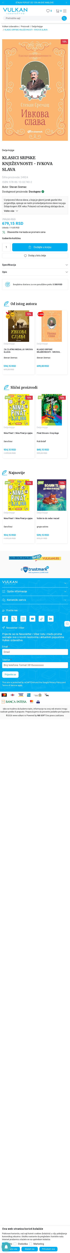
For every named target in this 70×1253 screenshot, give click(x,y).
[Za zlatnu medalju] (8, 315)
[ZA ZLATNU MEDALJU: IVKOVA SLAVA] (18, 326)
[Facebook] (5, 619)
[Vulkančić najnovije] (8, 398)
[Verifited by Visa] (38, 701)
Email (5, 646)
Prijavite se (10, 674)
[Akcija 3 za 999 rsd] (41, 314)
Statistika (23, 1244)
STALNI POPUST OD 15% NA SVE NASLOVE (35, 2)
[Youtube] (32, 619)
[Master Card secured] (31, 701)
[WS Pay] (37, 694)
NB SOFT (41, 715)
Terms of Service (9, 685)
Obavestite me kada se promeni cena (26, 232)
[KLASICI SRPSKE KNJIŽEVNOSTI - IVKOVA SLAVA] (51, 326)
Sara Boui (8, 441)
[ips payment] (47, 694)
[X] (14, 619)
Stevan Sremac (18, 186)
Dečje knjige (37, 26)
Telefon (6, 660)
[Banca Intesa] (14, 701)
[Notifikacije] (6, 1246)
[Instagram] (23, 619)
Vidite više (9, 211)
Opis (4, 272)
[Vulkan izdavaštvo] (15, 10)
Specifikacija (9, 265)
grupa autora (42, 527)
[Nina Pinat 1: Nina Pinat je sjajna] (18, 409)
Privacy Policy (55, 682)
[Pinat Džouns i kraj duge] (51, 409)
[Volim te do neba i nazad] (51, 495)
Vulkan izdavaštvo (10, 26)
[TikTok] (41, 619)
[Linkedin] (51, 619)
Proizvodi (25, 26)
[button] (59, 11)
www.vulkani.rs (19, 715)
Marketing (39, 1244)
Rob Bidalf (41, 441)
